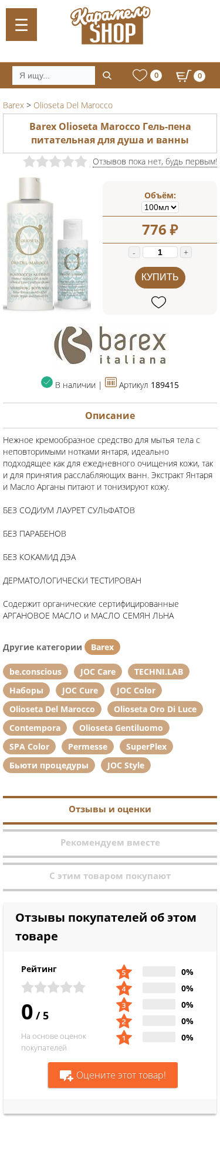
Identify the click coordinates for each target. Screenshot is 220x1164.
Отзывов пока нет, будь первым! (155, 161)
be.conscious (35, 671)
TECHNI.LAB (158, 671)
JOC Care (98, 671)
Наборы (26, 690)
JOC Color (136, 690)
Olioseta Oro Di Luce (155, 709)
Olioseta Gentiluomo (121, 727)
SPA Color (29, 746)
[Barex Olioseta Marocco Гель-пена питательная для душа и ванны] (47, 310)
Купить (160, 277)
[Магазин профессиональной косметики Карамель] (110, 25)
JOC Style (125, 765)
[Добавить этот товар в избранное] (160, 303)
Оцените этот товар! (121, 1075)
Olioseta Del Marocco (52, 709)
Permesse (87, 746)
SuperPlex (146, 746)
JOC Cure (80, 690)
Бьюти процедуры (49, 765)
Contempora (34, 727)
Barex (102, 647)
